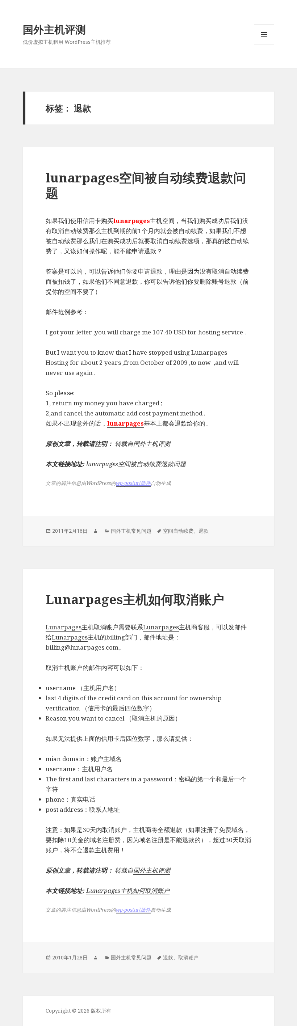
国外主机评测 (54, 29)
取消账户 (188, 957)
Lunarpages (63, 627)
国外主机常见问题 (131, 530)
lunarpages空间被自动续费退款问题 (146, 185)
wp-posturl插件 (133, 483)
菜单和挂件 (264, 44)
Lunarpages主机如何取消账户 (135, 599)
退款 (203, 530)
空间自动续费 (178, 530)
